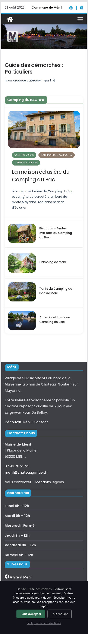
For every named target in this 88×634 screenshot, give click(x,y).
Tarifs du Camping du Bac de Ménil (55, 290)
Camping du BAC (24, 155)
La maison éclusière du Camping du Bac (40, 175)
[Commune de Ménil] (9, 19)
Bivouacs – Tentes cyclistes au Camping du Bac (55, 232)
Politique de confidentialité (44, 623)
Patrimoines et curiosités (56, 155)
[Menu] (80, 19)
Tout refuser (59, 614)
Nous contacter (18, 482)
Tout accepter (30, 614)
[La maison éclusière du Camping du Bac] (44, 129)
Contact (41, 422)
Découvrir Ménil (18, 422)
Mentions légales (49, 482)
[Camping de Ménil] (22, 263)
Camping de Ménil (52, 262)
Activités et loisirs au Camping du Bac (54, 319)
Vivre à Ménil (21, 577)
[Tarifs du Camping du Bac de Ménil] (22, 291)
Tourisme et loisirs (26, 162)
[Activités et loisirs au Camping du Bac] (22, 320)
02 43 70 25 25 (17, 466)
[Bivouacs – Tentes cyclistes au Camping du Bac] (22, 234)
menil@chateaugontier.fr (26, 472)
